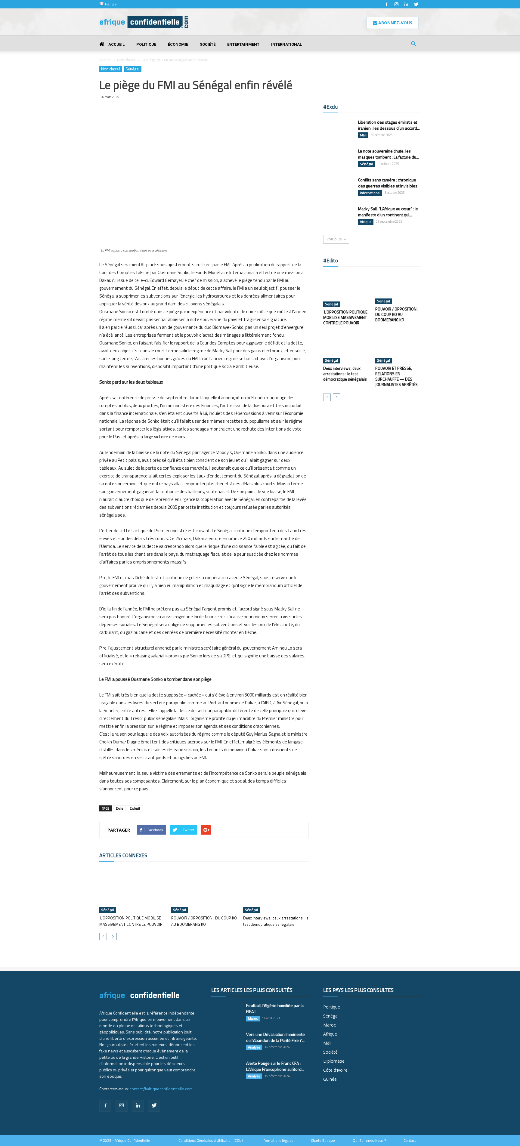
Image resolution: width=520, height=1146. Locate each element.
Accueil (116, 44)
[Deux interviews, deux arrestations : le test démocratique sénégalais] (276, 890)
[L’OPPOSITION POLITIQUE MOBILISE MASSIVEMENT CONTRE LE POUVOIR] (132, 890)
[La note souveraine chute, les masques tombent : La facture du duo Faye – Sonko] (338, 158)
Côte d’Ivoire (335, 1070)
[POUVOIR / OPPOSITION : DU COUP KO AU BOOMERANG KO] (204, 890)
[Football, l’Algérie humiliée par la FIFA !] (226, 1012)
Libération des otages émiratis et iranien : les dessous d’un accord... (389, 125)
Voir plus (334, 239)
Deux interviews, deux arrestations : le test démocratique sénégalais (275, 921)
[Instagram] (396, 4)
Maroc (253, 1018)
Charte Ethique (323, 1140)
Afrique (366, 221)
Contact (410, 1140)
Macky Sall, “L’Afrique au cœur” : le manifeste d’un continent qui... (388, 211)
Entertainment (243, 44)
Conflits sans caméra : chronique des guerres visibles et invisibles (387, 183)
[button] (413, 45)
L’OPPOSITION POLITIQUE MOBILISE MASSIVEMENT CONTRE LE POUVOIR (130, 921)
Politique (146, 44)
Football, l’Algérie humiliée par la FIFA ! (275, 1008)
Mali (363, 135)
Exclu (119, 808)
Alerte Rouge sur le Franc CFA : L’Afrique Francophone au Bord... (275, 1066)
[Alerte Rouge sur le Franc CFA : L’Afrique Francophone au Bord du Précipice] (226, 1070)
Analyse (254, 1047)
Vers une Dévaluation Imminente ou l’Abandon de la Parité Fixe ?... (275, 1037)
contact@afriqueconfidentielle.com (161, 1089)
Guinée (330, 1079)
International (286, 44)
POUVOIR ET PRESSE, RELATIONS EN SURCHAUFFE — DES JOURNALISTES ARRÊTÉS (396, 376)
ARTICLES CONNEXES (123, 855)
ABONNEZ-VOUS (394, 23)
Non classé (126, 60)
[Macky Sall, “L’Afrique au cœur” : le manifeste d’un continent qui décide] (338, 216)
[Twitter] (416, 4)
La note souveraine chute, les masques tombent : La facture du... (388, 154)
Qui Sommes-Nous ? (369, 1140)
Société (207, 44)
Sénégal (132, 69)
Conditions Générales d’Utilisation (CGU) (210, 1140)
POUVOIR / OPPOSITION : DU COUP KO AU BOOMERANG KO (204, 921)
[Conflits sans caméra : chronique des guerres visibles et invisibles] (338, 187)
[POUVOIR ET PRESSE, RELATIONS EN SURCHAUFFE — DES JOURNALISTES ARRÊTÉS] (398, 347)
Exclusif (135, 808)
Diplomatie (334, 1061)
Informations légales (277, 1140)
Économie (178, 44)
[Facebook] (386, 4)
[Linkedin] (406, 4)
